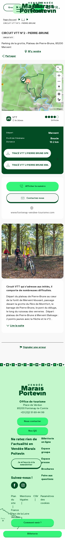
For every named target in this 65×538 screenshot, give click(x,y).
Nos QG (32, 430)
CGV (35, 496)
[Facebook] (14, 486)
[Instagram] (23, 486)
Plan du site (13, 500)
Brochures (47, 468)
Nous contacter (32, 421)
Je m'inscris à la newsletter (26, 463)
